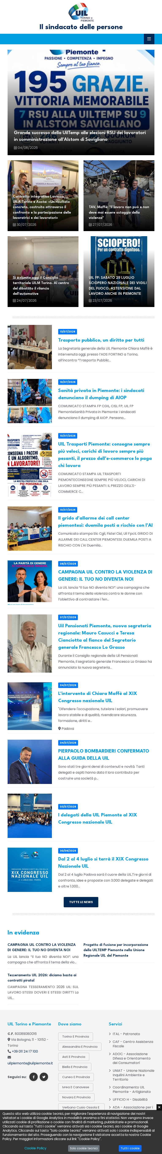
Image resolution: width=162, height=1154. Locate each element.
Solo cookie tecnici (84, 1148)
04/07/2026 (68, 685)
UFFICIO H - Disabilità (130, 1099)
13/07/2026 (67, 331)
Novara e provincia (76, 1097)
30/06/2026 (68, 850)
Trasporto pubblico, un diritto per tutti (101, 340)
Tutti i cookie (130, 1148)
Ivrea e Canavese (75, 1087)
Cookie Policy (35, 1148)
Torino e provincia (75, 1036)
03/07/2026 (68, 806)
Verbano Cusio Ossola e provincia (80, 1109)
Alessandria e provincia (79, 1046)
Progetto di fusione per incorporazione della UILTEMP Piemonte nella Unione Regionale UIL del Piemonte (116, 950)
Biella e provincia (74, 1067)
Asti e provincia (73, 1056)
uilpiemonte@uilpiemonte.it (30, 1063)
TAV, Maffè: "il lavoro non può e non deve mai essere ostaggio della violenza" (119, 212)
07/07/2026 (68, 617)
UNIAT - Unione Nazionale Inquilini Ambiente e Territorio (133, 1075)
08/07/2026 (68, 564)
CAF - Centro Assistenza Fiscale (133, 1044)
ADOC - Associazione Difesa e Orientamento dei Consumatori (132, 1058)
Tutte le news (81, 902)
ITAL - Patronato (126, 1034)
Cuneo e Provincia (76, 1077)
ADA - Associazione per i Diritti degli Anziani (133, 1109)
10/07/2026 (68, 382)
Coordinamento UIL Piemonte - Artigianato (132, 1089)
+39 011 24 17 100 (25, 1051)
